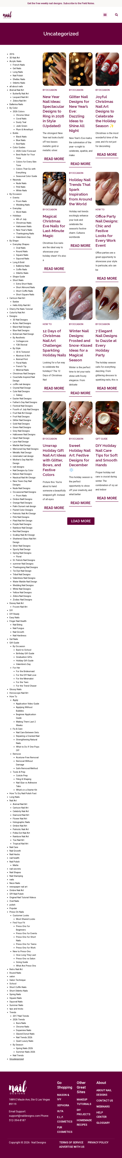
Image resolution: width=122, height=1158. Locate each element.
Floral (18, 556)
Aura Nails (21, 1023)
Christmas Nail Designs (24, 373)
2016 (12, 54)
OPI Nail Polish (17, 894)
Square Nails (22, 255)
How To (13, 696)
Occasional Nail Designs (24, 492)
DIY (11, 610)
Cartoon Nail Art (17, 298)
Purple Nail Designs (22, 524)
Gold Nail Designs (21, 423)
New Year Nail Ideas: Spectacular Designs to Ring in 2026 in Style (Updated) (53, 111)
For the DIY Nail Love (26, 675)
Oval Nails (21, 248)
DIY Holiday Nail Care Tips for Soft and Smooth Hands (107, 455)
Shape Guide (19, 276)
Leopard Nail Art (20, 97)
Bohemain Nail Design (23, 334)
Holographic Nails (21, 822)
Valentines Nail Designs (24, 578)
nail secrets (15, 868)
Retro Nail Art (16, 969)
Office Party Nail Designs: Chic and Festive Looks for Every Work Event (107, 231)
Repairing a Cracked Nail (27, 736)
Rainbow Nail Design (22, 527)
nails (12, 879)
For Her (16, 667)
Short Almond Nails (25, 287)
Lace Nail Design (21, 441)
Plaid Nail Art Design (22, 520)
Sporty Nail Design (21, 549)
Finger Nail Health (18, 621)
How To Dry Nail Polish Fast (23, 793)
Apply (15, 700)
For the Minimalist (24, 678)
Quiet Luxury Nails (24, 1041)
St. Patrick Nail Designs (24, 560)
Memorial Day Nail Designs (26, 449)
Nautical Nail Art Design (24, 477)
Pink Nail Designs (21, 517)
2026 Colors (19, 111)
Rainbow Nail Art (21, 836)
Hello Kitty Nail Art (21, 305)
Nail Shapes (15, 872)
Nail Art (13, 800)
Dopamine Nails (23, 1030)
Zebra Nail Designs (22, 596)
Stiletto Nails (19, 83)
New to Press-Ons (22, 951)
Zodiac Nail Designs (22, 599)
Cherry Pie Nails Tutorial (21, 309)
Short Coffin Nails (24, 291)
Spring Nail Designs (22, 553)
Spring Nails (15, 994)
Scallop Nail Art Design (24, 535)
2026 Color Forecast (26, 151)
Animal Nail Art (17, 90)
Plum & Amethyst (24, 129)
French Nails (19, 64)
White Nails (21, 190)
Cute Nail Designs (21, 391)
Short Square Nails (25, 294)
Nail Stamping (16, 876)
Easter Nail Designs (22, 398)
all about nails (16, 86)
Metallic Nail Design (22, 452)
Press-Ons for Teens (26, 944)
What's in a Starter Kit (26, 789)
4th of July (21, 219)
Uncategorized (17, 1059)
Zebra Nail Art (19, 100)
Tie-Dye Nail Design (22, 571)
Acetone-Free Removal (27, 757)
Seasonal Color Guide (26, 176)
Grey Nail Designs (21, 431)
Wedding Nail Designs (23, 585)
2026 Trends (19, 1019)
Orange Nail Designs (22, 502)
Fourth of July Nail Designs (26, 409)
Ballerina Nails (16, 104)
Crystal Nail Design (22, 387)
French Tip (21, 366)
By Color (14, 108)
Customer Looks (21, 915)
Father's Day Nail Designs (25, 402)
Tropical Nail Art (20, 843)
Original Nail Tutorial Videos (23, 897)
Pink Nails (20, 187)
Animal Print (22, 359)
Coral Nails (21, 118)
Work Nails (21, 212)
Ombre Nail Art (20, 825)
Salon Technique (18, 980)
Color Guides (19, 147)
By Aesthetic (19, 337)
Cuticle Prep (22, 775)
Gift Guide (14, 642)
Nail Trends (18, 1055)
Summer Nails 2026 (25, 1052)
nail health (14, 858)
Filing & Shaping (23, 779)
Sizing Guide (22, 962)
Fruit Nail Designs (21, 416)
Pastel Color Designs (23, 510)
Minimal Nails (22, 370)
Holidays (17, 215)
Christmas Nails (23, 222)
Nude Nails (21, 183)
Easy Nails (14, 617)
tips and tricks (16, 1008)
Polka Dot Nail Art (21, 833)
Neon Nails (15, 883)
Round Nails (22, 251)
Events (16, 197)
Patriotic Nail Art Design (24, 513)
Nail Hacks (15, 854)
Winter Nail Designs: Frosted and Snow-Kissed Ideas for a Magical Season (80, 345)
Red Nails (20, 143)
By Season (18, 1044)
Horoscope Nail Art (19, 693)
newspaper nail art (18, 886)
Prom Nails (21, 201)
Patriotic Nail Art (21, 829)
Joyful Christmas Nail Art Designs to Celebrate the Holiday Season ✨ (106, 111)
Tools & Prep (19, 772)
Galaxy (19, 395)
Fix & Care (17, 729)
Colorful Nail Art (17, 312)
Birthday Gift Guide (25, 653)
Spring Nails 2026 (24, 1048)
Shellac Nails (19, 79)
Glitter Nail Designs (22, 420)
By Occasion (16, 194)
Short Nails (18, 280)
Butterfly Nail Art (21, 93)
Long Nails (18, 72)
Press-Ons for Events (26, 933)
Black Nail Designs (21, 327)
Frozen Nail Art (20, 606)
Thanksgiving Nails (25, 233)
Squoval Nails (22, 258)
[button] (105, 14)
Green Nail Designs (22, 427)
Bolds (15, 133)
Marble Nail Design (22, 445)
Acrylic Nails (15, 61)
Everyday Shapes (21, 244)
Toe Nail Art (18, 840)
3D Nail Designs (20, 319)
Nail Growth (18, 632)
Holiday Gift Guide (24, 660)
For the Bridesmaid (25, 671)
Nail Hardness (19, 635)
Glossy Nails (16, 689)
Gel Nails (17, 68)
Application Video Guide (27, 703)
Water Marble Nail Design (25, 581)
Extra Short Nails (24, 283)
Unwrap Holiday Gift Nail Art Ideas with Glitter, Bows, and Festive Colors (54, 460)
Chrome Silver (23, 115)
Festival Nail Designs (23, 406)
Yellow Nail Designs (22, 592)
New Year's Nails (24, 230)
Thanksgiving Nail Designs (25, 567)
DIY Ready (14, 614)
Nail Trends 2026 (24, 1037)
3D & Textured (23, 352)
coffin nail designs (21, 384)
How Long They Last (26, 955)
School (13, 983)
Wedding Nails (23, 204)
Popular (13, 908)
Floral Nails (21, 362)
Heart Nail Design (21, 438)
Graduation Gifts (24, 657)
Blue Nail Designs (21, 330)
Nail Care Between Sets (27, 732)
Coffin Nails (21, 269)
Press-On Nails (17, 912)
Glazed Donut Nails (25, 1033)
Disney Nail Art (17, 603)
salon (12, 976)
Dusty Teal (21, 122)
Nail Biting (17, 624)
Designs (13, 316)
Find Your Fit (19, 922)
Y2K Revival (21, 344)
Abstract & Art (23, 355)
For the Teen (22, 682)
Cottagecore (22, 341)
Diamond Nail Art (21, 815)
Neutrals (17, 179)
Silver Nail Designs (21, 545)
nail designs (18, 466)
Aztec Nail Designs (22, 323)
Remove (17, 754)
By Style (17, 348)
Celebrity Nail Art (21, 811)
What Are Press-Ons (26, 965)
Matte (15, 865)
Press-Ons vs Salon (25, 958)
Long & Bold (18, 262)
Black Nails (21, 136)
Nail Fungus (18, 628)
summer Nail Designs (23, 563)
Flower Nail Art (20, 818)
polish (12, 904)
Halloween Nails (24, 226)
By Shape (14, 240)
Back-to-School (23, 650)
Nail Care (14, 847)
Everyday (17, 208)
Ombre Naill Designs (22, 499)
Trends (13, 1012)
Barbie (16, 301)
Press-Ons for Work (26, 947)
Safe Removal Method (27, 768)
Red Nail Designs (21, 531)
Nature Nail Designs (22, 474)
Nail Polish (18, 75)
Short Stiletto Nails (19, 990)
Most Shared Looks (25, 919)
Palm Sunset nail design (24, 506)
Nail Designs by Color (23, 470)
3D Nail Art (15, 57)
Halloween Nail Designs (24, 434)
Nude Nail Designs (21, 488)
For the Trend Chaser (26, 685)
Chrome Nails (22, 1026)
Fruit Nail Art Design (22, 413)
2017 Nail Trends (21, 1016)
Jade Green (21, 126)
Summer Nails (16, 1005)
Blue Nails (21, 140)
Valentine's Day (23, 237)
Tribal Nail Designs (21, 574)
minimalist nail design (23, 456)
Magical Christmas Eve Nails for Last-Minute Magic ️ (54, 226)
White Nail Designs (22, 589)
